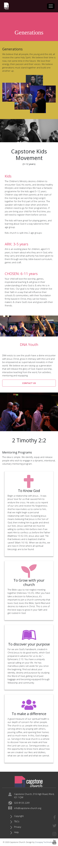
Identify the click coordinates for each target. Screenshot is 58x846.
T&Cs (16, 821)
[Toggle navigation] (51, 6)
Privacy (17, 826)
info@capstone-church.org (27, 808)
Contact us (29, 383)
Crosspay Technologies (45, 842)
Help (16, 832)
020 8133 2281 (22, 802)
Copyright (19, 815)
